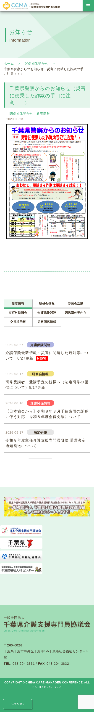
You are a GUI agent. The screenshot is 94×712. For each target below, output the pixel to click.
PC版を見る (17, 704)
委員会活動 (75, 303)
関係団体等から (36, 63)
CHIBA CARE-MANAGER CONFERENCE (54, 682)
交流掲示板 (18, 321)
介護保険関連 (46, 312)
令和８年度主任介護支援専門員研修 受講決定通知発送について (45, 443)
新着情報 (43, 113)
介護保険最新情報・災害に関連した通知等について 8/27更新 (46, 355)
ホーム (9, 63)
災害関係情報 (46, 321)
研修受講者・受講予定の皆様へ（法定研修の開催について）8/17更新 (46, 384)
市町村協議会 (18, 312)
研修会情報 (47, 303)
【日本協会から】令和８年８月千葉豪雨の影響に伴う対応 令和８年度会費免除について (46, 414)
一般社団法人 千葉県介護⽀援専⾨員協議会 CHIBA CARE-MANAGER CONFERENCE (31, 5)
